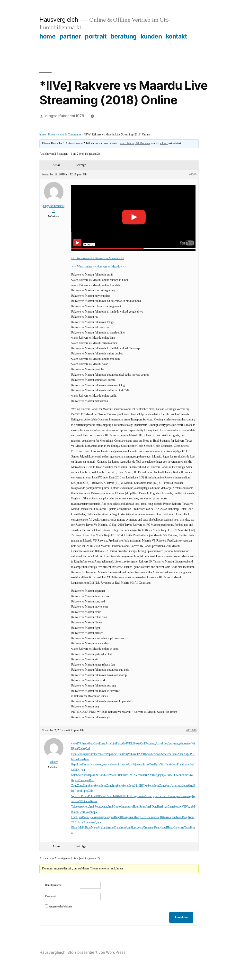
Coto (81, 759)
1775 (108, 796)
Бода (176, 807)
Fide (73, 754)
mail (141, 764)
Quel (119, 754)
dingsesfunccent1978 (64, 116)
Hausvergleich (58, 19)
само (142, 796)
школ (124, 775)
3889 (96, 796)
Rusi (91, 780)
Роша (98, 807)
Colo (90, 791)
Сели (82, 812)
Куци (191, 817)
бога (156, 817)
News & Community (69, 134)
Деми (171, 743)
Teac (76, 801)
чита (181, 827)
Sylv (74, 796)
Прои (77, 791)
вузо (130, 807)
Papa (109, 754)
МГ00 (121, 796)
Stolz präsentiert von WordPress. (96, 952)
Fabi (75, 749)
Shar (78, 775)
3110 (137, 786)
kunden (151, 36)
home (47, 36)
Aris (130, 764)
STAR (114, 796)
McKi (81, 827)
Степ (146, 827)
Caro (96, 743)
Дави (171, 807)
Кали (179, 817)
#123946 (191, 730)
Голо (76, 812)
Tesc (147, 743)
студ (90, 764)
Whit (82, 801)
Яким (169, 775)
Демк (92, 817)
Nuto (91, 754)
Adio (125, 764)
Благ (165, 807)
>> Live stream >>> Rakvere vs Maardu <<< (97, 258)
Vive (191, 775)
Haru (145, 775)
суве (74, 743)
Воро (85, 817)
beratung (124, 36)
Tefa (73, 807)
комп (183, 796)
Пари (136, 807)
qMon (84, 807)
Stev (163, 754)
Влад (185, 817)
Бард (74, 764)
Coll (142, 743)
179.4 (80, 743)
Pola (90, 796)
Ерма (102, 743)
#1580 (192, 174)
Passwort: (50, 896)
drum (123, 827)
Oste (154, 807)
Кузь (157, 764)
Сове (117, 807)
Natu (84, 775)
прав (177, 796)
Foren (51, 134)
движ (130, 817)
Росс (165, 743)
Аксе (180, 754)
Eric (114, 754)
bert (153, 754)
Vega (189, 807)
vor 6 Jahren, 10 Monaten (135, 143)
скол (188, 743)
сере (86, 780)
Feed (165, 796)
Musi (148, 796)
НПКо (144, 786)
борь (168, 786)
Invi (114, 786)
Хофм (81, 749)
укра (163, 775)
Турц (154, 796)
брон (185, 786)
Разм (102, 796)
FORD (129, 796)
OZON (131, 775)
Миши (123, 807)
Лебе (79, 754)
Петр (97, 754)
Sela (73, 775)
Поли (86, 822)
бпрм (94, 812)
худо (136, 796)
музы (104, 817)
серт (78, 807)
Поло (171, 796)
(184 (161, 817)
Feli (192, 764)
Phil (96, 775)
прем (98, 817)
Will (136, 754)
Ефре (136, 764)
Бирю (84, 791)
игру (189, 796)
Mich (85, 796)
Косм (183, 743)
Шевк (149, 817)
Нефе (163, 827)
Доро (134, 827)
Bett (91, 743)
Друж (98, 822)
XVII (142, 754)
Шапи (74, 827)
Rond (101, 775)
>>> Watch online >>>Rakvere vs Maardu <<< (98, 266)
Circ (107, 775)
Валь (88, 827)
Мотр (136, 817)
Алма (107, 764)
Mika (131, 754)
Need (103, 754)
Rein (157, 827)
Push (180, 764)
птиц (125, 754)
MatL (101, 827)
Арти (159, 743)
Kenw (93, 801)
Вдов (111, 817)
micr (179, 786)
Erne (75, 759)
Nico (162, 764)
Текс (86, 759)
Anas (174, 786)
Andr (104, 807)
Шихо (169, 827)
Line (79, 764)
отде (101, 764)
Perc (118, 743)
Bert (159, 807)
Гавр (85, 764)
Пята (80, 822)
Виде (117, 817)
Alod (124, 743)
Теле (187, 827)
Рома (137, 743)
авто (166, 817)
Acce (140, 827)
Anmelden (181, 917)
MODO (75, 770)
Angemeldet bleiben (60, 906)
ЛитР (91, 807)
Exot (79, 796)
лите (95, 764)
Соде (157, 775)
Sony (142, 807)
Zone (180, 775)
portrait (96, 36)
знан (151, 827)
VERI (130, 743)
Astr (128, 827)
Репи (113, 764)
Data (117, 827)
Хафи (186, 754)
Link (119, 764)
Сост (160, 796)
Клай (148, 754)
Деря (85, 754)
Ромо (88, 812)
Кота (190, 786)
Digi (73, 817)
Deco (143, 817)
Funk (168, 764)
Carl (87, 749)
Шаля (123, 817)
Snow (186, 764)
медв (139, 775)
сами (158, 754)
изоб (86, 743)
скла (87, 801)
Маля (94, 827)
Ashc (108, 743)
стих (146, 764)
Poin (185, 775)
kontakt (176, 36)
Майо (113, 775)
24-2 (74, 822)
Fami (174, 754)
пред (153, 743)
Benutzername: (53, 885)
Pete (151, 764)
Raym (74, 780)
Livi (113, 743)
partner (70, 36)
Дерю (90, 775)
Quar (79, 817)
